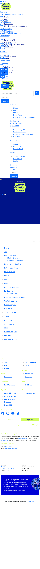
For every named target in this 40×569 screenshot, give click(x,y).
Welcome (7, 335)
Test (5, 252)
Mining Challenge (13, 258)
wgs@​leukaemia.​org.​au (11, 448)
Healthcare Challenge (15, 260)
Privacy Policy (30, 501)
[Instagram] (7, 413)
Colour (6, 21)
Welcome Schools (10, 339)
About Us (4, 63)
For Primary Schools (11, 287)
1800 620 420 (5, 440)
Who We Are (17, 144)
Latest (3, 51)
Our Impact (8, 70)
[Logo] (6, 5)
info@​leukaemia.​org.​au (7, 468)
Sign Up (5, 101)
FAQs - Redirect (9, 272)
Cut (5, 19)
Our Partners (9, 72)
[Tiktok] (18, 413)
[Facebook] (2, 413)
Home (6, 248)
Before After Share (11, 268)
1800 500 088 (9, 446)
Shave (6, 17)
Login (14, 169)
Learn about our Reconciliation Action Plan (14, 490)
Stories (6, 58)
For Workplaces (7, 32)
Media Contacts (30, 393)
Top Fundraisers (10, 56)
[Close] (5, 194)
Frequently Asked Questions (14, 45)
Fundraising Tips (10, 40)
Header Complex (10, 332)
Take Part (4, 12)
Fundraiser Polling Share (13, 264)
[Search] (37, 93)
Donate (5, 81)
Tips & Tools (5, 35)
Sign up (5, 86)
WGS (6, 328)
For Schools (5, 30)
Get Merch (5, 78)
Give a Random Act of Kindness (15, 26)
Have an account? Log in (29, 425)
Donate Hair (8, 47)
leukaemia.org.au (22, 438)
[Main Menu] (1, 179)
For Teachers (12, 293)
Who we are (8, 68)
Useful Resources (10, 42)
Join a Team (8, 24)
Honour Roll (17, 159)
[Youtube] (13, 413)
